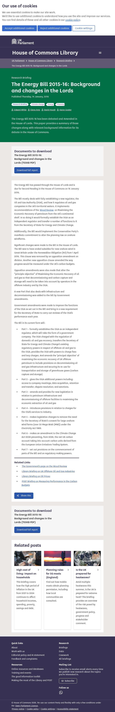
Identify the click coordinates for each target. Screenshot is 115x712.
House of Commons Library (45, 52)
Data (61, 651)
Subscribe (69, 681)
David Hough (50, 110)
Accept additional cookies (19, 28)
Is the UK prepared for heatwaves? (83, 573)
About (15, 647)
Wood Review (47, 210)
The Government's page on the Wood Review (44, 466)
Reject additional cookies (54, 28)
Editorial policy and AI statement (28, 655)
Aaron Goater (65, 110)
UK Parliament (18, 60)
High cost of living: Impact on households (26, 573)
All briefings (65, 659)
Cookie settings (83, 28)
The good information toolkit (26, 676)
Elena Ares (35, 110)
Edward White (20, 110)
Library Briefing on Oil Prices (36, 476)
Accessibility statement (67, 709)
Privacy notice (18, 709)
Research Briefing (64, 60)
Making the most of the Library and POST (32, 680)
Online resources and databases (27, 669)
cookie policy (72, 19)
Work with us (18, 651)
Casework (64, 655)
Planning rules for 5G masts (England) (54, 573)
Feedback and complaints (24, 659)
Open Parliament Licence (26, 706)
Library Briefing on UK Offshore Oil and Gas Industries (48, 471)
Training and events (21, 673)
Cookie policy (33, 709)
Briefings (63, 647)
